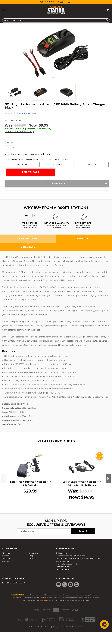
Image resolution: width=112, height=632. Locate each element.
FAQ (31, 556)
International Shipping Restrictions (70, 556)
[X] (64, 584)
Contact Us (6, 556)
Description (28, 238)
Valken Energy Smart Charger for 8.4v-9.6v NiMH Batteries (82, 483)
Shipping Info (61, 553)
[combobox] (56, 20)
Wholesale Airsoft (63, 567)
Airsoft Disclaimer (47, 600)
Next (108, 478)
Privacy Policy (58, 627)
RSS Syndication (63, 561)
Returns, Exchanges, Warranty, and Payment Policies (78, 558)
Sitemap (47, 627)
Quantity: (9, 142)
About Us (6, 553)
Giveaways (33, 553)
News (31, 558)
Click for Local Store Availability (19, 131)
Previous (3, 478)
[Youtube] (58, 584)
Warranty (84, 238)
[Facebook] (70, 584)
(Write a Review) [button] (27, 113)
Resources (6, 558)
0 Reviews (28, 246)
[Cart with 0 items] (107, 10)
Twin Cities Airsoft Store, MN (14, 583)
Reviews (5, 561)
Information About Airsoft (67, 564)
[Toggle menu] (3, 10)
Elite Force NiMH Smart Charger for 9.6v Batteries (30, 483)
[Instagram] (76, 584)
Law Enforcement (63, 569)
